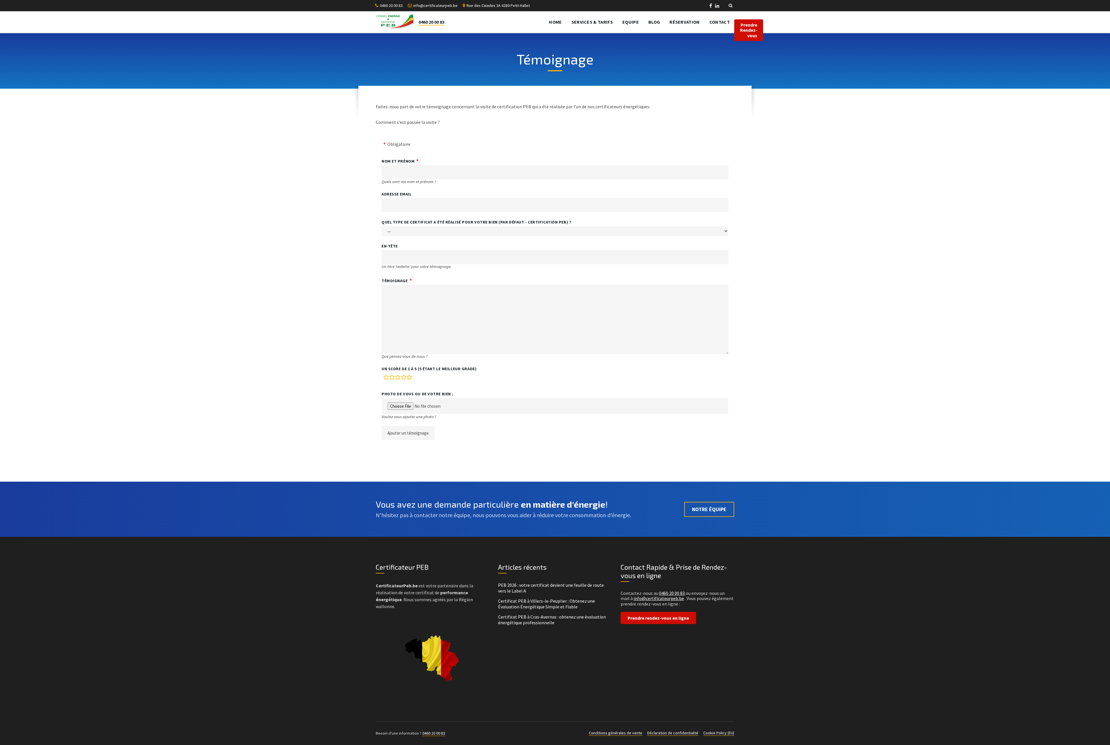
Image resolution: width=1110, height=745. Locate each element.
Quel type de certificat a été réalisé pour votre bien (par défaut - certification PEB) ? (476, 222)
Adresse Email (396, 194)
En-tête (390, 246)
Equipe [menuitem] (630, 22)
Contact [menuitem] (719, 22)
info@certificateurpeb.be (435, 5)
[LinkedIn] (717, 6)
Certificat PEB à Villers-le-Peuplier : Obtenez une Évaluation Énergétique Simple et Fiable (546, 604)
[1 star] (386, 378)
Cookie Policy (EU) (718, 732)
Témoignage (395, 280)
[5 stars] (409, 378)
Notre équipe (709, 509)
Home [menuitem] (555, 22)
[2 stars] (392, 378)
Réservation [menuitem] (684, 22)
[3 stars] (398, 378)
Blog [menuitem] (654, 22)
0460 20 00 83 (391, 5)
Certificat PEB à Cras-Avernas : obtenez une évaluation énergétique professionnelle (552, 619)
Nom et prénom (398, 161)
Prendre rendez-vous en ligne (658, 618)
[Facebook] (711, 6)
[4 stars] (403, 378)
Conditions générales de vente (615, 732)
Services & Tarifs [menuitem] (592, 22)
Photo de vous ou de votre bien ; (417, 393)
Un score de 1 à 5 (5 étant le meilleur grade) (429, 368)
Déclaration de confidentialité (672, 732)
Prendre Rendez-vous (748, 30)
